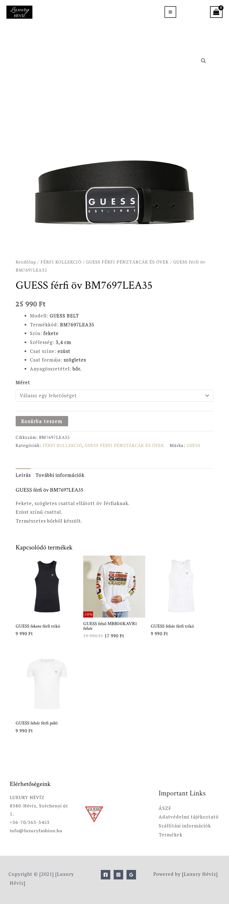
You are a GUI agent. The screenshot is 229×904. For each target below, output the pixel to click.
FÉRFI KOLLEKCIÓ (61, 262)
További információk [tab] (59, 475)
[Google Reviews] (131, 874)
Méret (23, 382)
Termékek (170, 834)
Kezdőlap (26, 262)
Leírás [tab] (23, 475)
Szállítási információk (185, 825)
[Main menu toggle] (170, 12)
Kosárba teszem (42, 421)
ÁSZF (165, 808)
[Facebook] (105, 874)
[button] (204, 61)
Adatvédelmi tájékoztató (189, 817)
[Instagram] (118, 874)
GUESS (194, 445)
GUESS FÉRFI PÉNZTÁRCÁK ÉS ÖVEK (127, 262)
